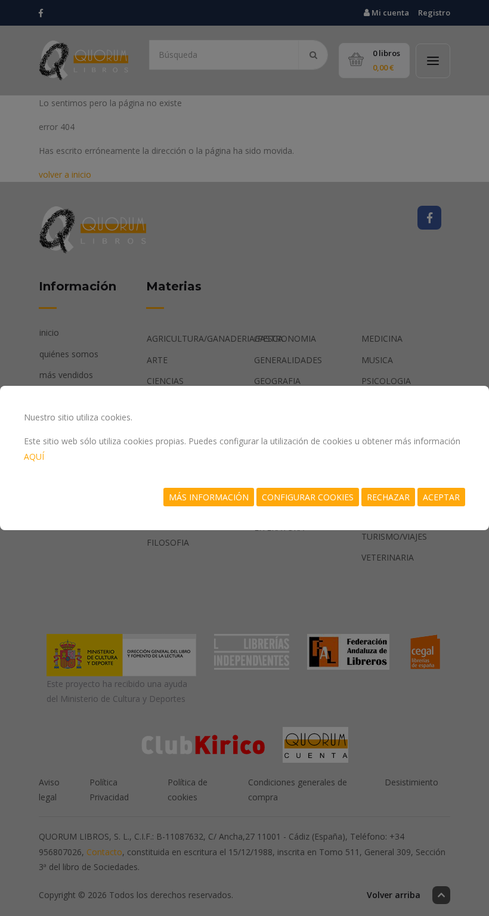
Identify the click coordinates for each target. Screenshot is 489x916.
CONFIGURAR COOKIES (308, 497)
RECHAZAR (388, 497)
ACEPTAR (441, 497)
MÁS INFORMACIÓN (209, 497)
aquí (34, 456)
